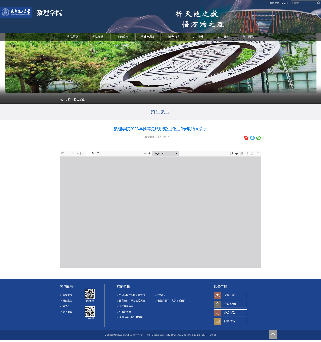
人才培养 (198, 36)
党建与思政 (148, 36)
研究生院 (67, 300)
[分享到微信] (258, 138)
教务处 (66, 306)
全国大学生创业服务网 (131, 317)
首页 (68, 99)
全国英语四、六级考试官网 (171, 300)
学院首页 (72, 36)
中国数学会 (125, 311)
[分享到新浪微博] (246, 138)
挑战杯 (161, 295)
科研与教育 (173, 36)
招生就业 (79, 99)
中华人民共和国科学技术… (133, 295)
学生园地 (248, 36)
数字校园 (67, 311)
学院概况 (97, 36)
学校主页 (274, 3)
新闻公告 (123, 36)
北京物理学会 (126, 306)
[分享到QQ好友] (252, 138)
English (284, 3)
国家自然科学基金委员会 (132, 300)
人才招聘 (223, 36)
